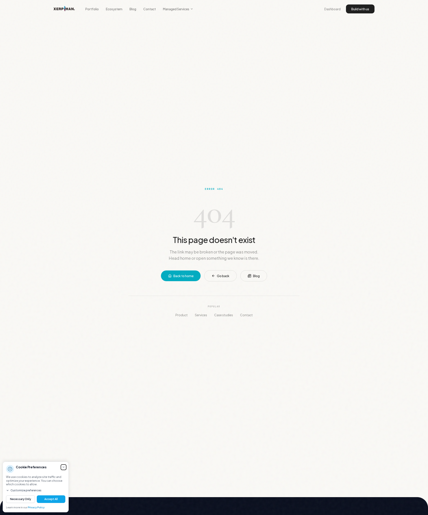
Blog (133, 9)
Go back (223, 276)
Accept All (51, 499)
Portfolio (92, 9)
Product (181, 315)
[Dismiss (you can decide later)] (63, 467)
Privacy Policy (36, 507)
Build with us (360, 9)
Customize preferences (25, 490)
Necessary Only (20, 499)
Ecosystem (114, 9)
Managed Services (176, 9)
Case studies (223, 315)
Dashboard (332, 9)
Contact (149, 9)
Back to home (183, 276)
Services (201, 315)
